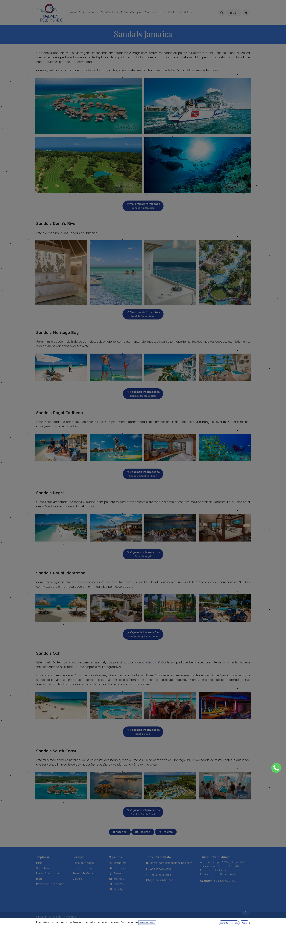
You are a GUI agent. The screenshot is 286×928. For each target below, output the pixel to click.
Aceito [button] (244, 923)
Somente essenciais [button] (229, 923)
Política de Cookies (147, 922)
